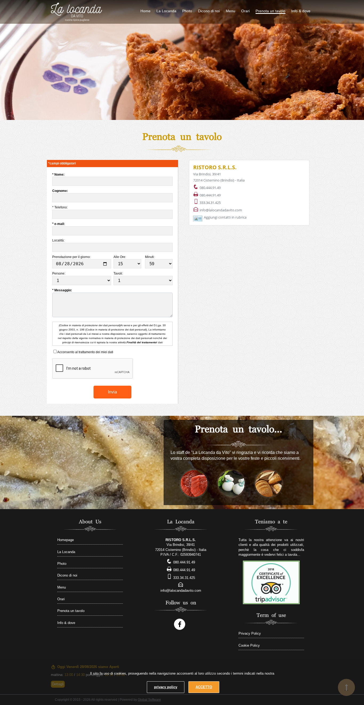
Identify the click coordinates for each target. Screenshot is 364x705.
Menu (230, 11)
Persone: (59, 273)
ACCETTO (204, 687)
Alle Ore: (120, 257)
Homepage (65, 540)
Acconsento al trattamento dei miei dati (85, 352)
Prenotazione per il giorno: (71, 257)
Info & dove (300, 11)
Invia (112, 392)
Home (145, 11)
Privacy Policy (249, 633)
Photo (187, 11)
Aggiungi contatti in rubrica (225, 217)
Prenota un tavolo (270, 11)
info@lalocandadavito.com (221, 210)
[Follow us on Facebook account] (179, 624)
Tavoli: (119, 273)
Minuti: (150, 257)
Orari (245, 11)
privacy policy (165, 687)
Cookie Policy (249, 645)
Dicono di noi (209, 11)
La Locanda (166, 11)
